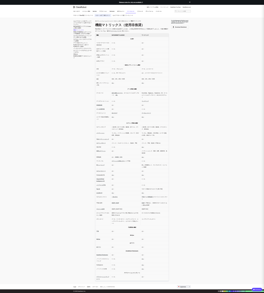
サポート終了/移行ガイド (102, 15)
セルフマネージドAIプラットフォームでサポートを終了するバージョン (82, 22)
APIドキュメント (120, 11)
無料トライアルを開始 (152, 7)
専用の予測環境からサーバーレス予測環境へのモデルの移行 (82, 32)
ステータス (95, 286)
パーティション (100, 133)
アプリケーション (103, 11)
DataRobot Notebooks (102, 255)
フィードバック (164, 7)
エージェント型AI (86, 11)
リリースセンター (131, 11)
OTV (121, 157)
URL (117, 95)
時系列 (117, 157)
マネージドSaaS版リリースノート (83, 15)
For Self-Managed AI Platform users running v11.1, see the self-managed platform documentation (179, 22)
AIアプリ (98, 247)
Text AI (98, 189)
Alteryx (75, 54)
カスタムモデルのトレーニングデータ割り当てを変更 (82, 36)
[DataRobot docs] (80, 7)
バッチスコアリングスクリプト (82, 48)
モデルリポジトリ (101, 171)
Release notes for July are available (130, 2)
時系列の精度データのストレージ (82, 56)
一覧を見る (114, 197)
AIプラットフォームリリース (103, 21)
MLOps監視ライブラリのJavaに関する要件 (82, 27)
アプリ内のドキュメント (80, 43)
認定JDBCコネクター (117, 93)
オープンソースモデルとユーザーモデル (82, 51)
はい (113, 83)
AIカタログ (114, 113)
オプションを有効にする (118, 161)
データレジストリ (146, 113)
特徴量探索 (99, 105)
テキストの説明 (100, 209)
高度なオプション (101, 151)
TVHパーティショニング (102, 139)
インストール (158, 11)
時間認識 (150, 197)
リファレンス (140, 11)
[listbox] (184, 286)
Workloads (112, 11)
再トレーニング (100, 165)
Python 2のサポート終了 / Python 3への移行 (81, 45)
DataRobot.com (187, 7)
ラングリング (145, 101)
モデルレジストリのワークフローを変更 (82, 40)
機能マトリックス (78, 30)
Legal (74, 286)
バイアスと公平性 (101, 185)
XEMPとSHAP (115, 203)
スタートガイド (76, 11)
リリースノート (115, 31)
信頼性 (88, 286)
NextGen (95, 11)
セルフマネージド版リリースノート (123, 15)
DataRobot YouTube (175, 7)
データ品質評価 (100, 109)
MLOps (98, 239)
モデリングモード (101, 143)
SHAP (143, 203)
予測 (143, 197)
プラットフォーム (149, 11)
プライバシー (81, 286)
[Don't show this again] (190, 2)
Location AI (99, 193)
